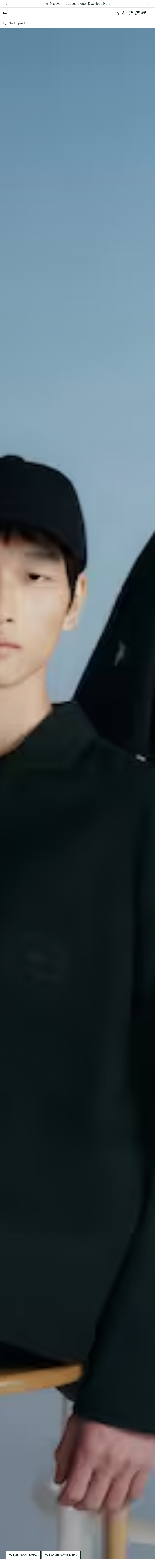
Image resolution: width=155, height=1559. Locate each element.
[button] (117, 13)
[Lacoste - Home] (5, 13)
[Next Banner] (149, 3)
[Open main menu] (150, 13)
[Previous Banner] (6, 3)
